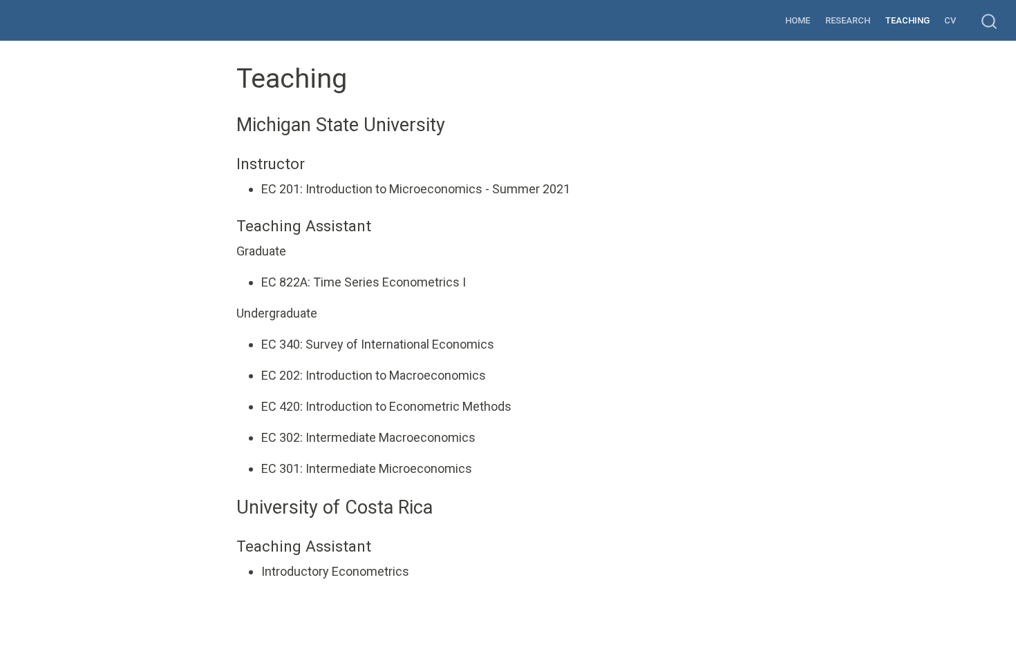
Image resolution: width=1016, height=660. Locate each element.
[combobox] (990, 20)
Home (797, 20)
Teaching (907, 20)
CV (950, 20)
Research (847, 20)
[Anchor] (454, 123)
